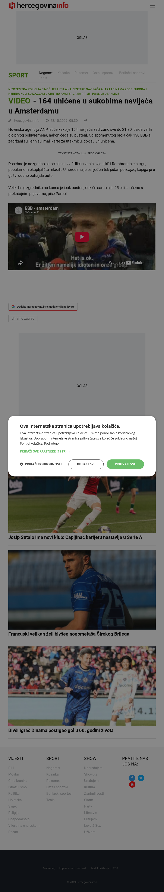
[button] (82, 451)
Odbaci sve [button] (86, 464)
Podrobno (51, 443)
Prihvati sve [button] (125, 464)
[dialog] (82, 446)
